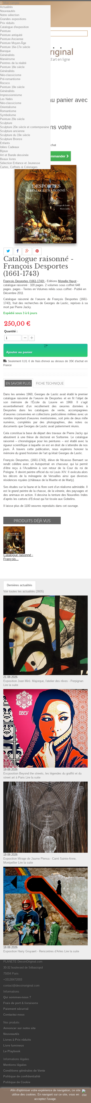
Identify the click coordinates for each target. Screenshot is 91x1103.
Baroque (5, 51)
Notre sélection (9, 15)
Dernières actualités (19, 585)
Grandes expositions (13, 19)
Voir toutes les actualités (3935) (23, 591)
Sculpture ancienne (12, 131)
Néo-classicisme (10, 75)
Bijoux (4, 151)
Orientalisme (8, 107)
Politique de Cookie (16, 1082)
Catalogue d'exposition (14, 27)
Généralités (7, 55)
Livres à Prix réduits (17, 1039)
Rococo (5, 83)
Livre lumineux (13, 1045)
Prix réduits (7, 23)
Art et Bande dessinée (14, 155)
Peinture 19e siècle (12, 87)
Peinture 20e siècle (12, 119)
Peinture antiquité (11, 35)
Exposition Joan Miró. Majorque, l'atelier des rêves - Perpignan (43, 681)
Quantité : (10, 331)
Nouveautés (7, 11)
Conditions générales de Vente (24, 1070)
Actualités (6, 7)
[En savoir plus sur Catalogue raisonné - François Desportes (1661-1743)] (14, 539)
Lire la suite (10, 685)
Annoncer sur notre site (19, 1028)
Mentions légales (15, 1065)
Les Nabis (6, 99)
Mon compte (11, 3)
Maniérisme (7, 59)
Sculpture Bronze (11, 139)
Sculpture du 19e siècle (15, 135)
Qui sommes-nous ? (17, 997)
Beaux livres (8, 159)
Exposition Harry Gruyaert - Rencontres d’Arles (33, 951)
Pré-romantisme (10, 79)
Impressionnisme (11, 95)
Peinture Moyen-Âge (13, 43)
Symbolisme (8, 115)
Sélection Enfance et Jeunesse (20, 163)
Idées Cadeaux (9, 147)
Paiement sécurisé (15, 1009)
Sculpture (6, 123)
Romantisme (8, 111)
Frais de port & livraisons (20, 1003)
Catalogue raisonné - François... (18, 557)
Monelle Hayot (67, 281)
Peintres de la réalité (13, 63)
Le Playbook (11, 1051)
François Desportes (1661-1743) (24, 281)
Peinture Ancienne (11, 39)
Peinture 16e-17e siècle (15, 47)
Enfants (5, 143)
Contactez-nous (14, 1014)
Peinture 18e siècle (12, 67)
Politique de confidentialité (21, 1076)
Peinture (5, 31)
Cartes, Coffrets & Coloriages (19, 167)
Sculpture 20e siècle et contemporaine (24, 127)
